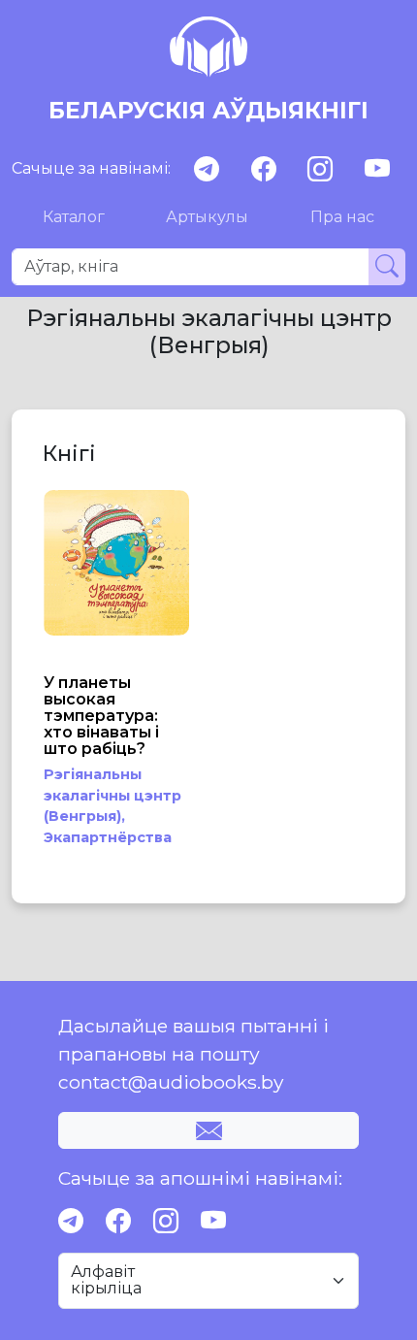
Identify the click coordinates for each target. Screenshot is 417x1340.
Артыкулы (207, 217)
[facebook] (263, 169)
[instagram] (320, 169)
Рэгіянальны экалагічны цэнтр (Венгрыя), (112, 795)
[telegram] (206, 169)
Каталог (74, 217)
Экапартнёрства (108, 837)
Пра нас (342, 217)
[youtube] (377, 169)
